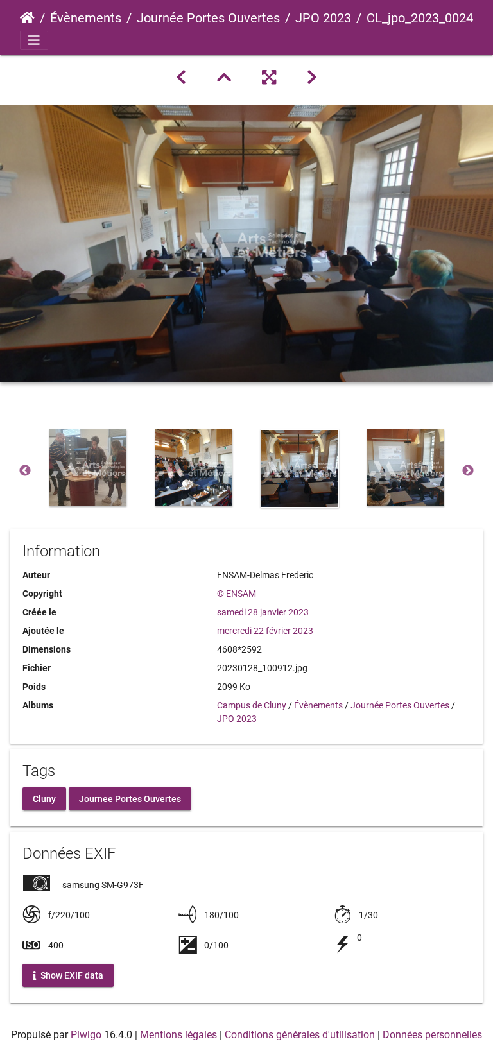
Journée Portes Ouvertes (208, 18)
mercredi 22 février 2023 (265, 631)
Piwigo (86, 1035)
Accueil (27, 18)
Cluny (44, 799)
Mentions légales (178, 1035)
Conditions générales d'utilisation (300, 1035)
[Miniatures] (224, 77)
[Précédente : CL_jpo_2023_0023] (181, 77)
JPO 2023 (323, 18)
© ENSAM (236, 593)
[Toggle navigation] (34, 40)
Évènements (85, 18)
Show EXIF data (71, 975)
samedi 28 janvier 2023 (263, 612)
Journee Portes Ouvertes (130, 799)
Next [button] (468, 471)
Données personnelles (432, 1035)
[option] (88, 467)
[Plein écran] (268, 77)
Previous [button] (25, 471)
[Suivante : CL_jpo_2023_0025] (312, 77)
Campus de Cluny (251, 705)
